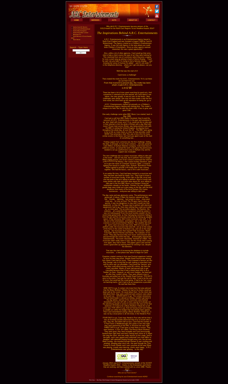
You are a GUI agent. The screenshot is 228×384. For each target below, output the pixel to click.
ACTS (114, 20)
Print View (92, 380)
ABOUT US (133, 20)
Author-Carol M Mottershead (81, 29)
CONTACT (151, 20)
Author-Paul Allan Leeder (80, 32)
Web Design (105, 380)
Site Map (99, 380)
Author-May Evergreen (80, 30)
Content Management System (119, 380)
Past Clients (76, 39)
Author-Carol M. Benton (80, 27)
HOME (76, 20)
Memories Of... (77, 34)
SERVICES (95, 20)
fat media (131, 380)
